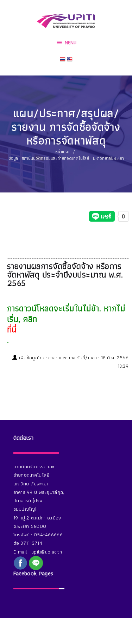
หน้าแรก (62, 151)
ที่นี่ (12, 329)
